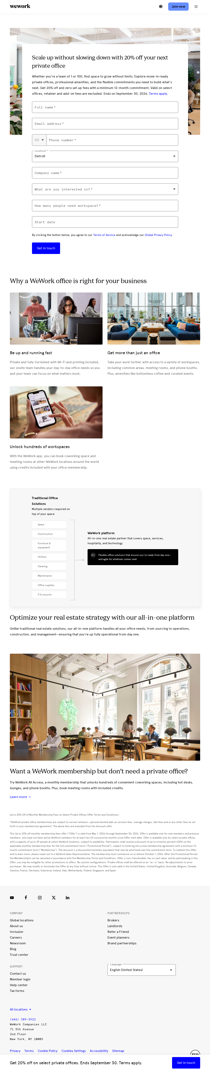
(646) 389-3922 (23, 1019)
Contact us (18, 973)
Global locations (21, 920)
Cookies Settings (74, 1051)
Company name (47, 173)
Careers (16, 937)
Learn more (19, 797)
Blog (13, 949)
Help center (19, 985)
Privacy (15, 1051)
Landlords (114, 926)
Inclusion (16, 932)
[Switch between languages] (161, 6)
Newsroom (18, 943)
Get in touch (46, 248)
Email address (48, 124)
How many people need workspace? (66, 206)
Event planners (118, 937)
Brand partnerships (121, 943)
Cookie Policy (47, 1051)
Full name (44, 107)
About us (16, 926)
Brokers (113, 920)
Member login (20, 979)
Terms (29, 1051)
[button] (196, 6)
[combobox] (39, 140)
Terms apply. (158, 94)
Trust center (19, 955)
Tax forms (17, 991)
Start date (45, 222)
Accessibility (99, 1051)
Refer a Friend (118, 932)
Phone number (61, 140)
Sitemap (118, 1051)
